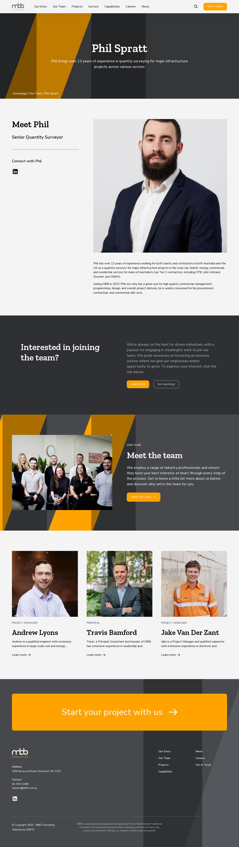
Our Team (59, 6)
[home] (18, 6)
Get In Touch (203, 765)
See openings (166, 384)
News (145, 6)
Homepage (20, 93)
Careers (131, 6)
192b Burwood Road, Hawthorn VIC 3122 (36, 771)
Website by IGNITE (23, 829)
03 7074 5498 (20, 784)
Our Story (40, 6)
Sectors (93, 6)
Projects (77, 6)
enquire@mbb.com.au (24, 788)
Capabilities (112, 6)
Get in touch (215, 6)
